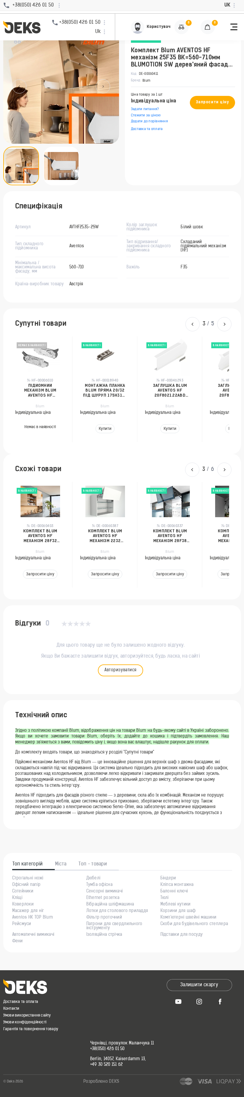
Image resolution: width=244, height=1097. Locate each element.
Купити (40, 429)
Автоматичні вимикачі (33, 935)
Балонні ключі (174, 891)
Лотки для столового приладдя (117, 911)
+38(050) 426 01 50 (107, 1049)
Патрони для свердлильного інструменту (114, 926)
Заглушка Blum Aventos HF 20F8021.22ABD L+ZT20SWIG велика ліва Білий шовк (170, 391)
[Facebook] (220, 1001)
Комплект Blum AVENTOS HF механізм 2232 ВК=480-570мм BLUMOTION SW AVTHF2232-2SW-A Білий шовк (42, 536)
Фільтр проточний (104, 918)
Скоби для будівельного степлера (194, 924)
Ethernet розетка (102, 898)
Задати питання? (145, 109)
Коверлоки (23, 905)
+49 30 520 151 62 (106, 1065)
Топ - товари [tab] (93, 864)
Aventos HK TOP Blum (32, 918)
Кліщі (17, 898)
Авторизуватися (120, 670)
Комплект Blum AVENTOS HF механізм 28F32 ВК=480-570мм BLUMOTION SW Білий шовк (172, 536)
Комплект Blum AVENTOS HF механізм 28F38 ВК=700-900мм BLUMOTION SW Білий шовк (107, 536)
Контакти (11, 1009)
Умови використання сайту (27, 1015)
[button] (234, 27)
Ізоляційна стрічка (104, 935)
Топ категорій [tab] (27, 864)
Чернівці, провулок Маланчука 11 (122, 1043)
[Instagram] (199, 1001)
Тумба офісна (99, 885)
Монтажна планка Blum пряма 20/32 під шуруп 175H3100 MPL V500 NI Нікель (40, 391)
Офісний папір (26, 885)
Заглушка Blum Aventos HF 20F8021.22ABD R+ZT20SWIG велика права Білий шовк (105, 391)
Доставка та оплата (146, 129)
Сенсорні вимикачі (104, 891)
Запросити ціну (212, 102)
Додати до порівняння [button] (149, 121)
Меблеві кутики (175, 905)
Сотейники (23, 891)
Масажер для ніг (28, 911)
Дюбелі (93, 878)
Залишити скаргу (199, 985)
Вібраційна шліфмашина (110, 905)
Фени (17, 941)
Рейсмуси (21, 924)
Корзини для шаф (178, 911)
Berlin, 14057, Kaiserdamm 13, (118, 1059)
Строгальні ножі (27, 878)
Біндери (168, 878)
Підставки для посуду (181, 935)
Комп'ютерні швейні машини (188, 918)
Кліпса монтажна (177, 885)
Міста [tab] (61, 864)
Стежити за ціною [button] (146, 115)
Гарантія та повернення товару (30, 1029)
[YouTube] (178, 1001)
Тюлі (164, 898)
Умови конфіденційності (25, 1022)
